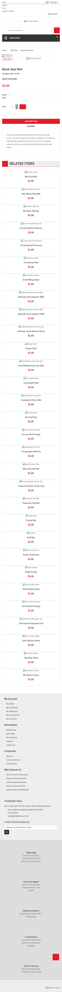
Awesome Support (31, 882)
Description (31, 121)
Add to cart (22, 106)
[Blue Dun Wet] (31, 172)
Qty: (4, 107)
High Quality (31, 853)
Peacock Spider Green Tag (31, 486)
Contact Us (10, 745)
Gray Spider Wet (31, 383)
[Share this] (29, 106)
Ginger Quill (31, 348)
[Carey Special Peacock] (31, 240)
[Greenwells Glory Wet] (31, 395)
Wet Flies (14, 50)
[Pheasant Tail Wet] (31, 498)
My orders (10, 704)
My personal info (12, 715)
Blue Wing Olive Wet (31, 194)
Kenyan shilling (8, 11)
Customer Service (13, 760)
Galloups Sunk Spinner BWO (31, 297)
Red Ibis (31, 537)
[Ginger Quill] (31, 343)
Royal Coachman (31, 555)
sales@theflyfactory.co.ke (18, 816)
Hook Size (4, 96)
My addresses (12, 711)
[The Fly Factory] (31, 21)
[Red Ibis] (31, 532)
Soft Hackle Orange (31, 606)
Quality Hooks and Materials (17, 790)
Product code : (8, 74)
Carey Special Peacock (31, 245)
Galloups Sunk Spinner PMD (31, 314)
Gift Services (11, 730)
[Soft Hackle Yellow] (31, 636)
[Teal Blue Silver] (31, 653)
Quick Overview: (9, 79)
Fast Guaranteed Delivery (16, 782)
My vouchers (11, 719)
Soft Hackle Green (31, 589)
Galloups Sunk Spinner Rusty (31, 331)
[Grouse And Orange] (31, 429)
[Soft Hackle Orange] (31, 601)
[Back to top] (56, 958)
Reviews (31, 126)
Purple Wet (31, 520)
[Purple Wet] (31, 515)
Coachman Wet (31, 262)
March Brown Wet (31, 469)
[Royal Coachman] (31, 550)
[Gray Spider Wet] (31, 378)
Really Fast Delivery (31, 911)
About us (9, 756)
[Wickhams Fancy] (31, 670)
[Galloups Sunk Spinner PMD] (31, 309)
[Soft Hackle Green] (31, 584)
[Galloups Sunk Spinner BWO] (31, 292)
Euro (4, 8)
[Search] (57, 30)
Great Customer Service (15, 786)
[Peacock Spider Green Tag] (31, 481)
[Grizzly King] (31, 412)
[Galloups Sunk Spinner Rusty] (31, 326)
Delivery (9, 741)
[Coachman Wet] (31, 257)
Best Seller (10, 734)
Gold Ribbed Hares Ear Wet (31, 366)
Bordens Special (31, 211)
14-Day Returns (31, 937)
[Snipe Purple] (31, 567)
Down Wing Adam (31, 280)
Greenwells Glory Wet (31, 400)
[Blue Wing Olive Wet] (31, 189)
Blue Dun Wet (31, 176)
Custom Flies (11, 764)
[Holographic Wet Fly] (31, 447)
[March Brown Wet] (31, 464)
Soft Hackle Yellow (31, 640)
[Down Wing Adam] (31, 275)
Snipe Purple (31, 572)
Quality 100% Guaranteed (16, 778)
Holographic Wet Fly (31, 451)
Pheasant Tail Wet (31, 503)
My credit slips (12, 708)
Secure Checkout (31, 966)
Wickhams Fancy (31, 675)
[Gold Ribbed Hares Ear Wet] (31, 361)
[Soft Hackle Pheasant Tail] (31, 618)
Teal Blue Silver (31, 658)
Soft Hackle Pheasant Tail (31, 623)
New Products (11, 738)
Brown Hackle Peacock (31, 228)
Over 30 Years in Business (17, 775)
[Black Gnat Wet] (7, 57)
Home (4, 50)
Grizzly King (31, 417)
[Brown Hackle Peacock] (31, 223)
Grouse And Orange (31, 434)
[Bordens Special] (31, 206)
